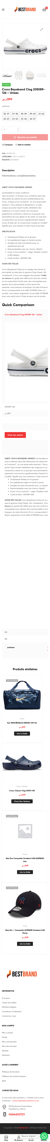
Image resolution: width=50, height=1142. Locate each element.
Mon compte (7, 1032)
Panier (4, 1037)
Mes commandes (9, 1042)
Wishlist (5, 1051)
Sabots (22, 157)
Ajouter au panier (27, 137)
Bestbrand (24, 1127)
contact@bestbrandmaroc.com (25, 1100)
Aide (4, 1081)
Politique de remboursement (14, 1076)
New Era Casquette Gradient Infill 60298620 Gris (25, 860)
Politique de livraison (10, 1072)
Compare (9, 144)
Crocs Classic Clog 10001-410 (22, 790)
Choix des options (15, 435)
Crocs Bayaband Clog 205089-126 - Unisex (23, 314)
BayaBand (15, 160)
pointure (5, 106)
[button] (44, 1136)
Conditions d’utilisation (11, 1011)
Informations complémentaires (18, 175)
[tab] (25, 170)
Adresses (6, 1055)
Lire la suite (22, 733)
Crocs (15, 157)
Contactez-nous (9, 1016)
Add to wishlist (24, 144)
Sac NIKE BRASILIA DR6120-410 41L (22, 723)
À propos (6, 998)
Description (8, 170)
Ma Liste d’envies (9, 1046)
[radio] (6, 114)
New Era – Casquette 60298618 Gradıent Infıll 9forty (25, 931)
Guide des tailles (9, 1002)
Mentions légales (9, 1007)
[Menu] (5, 9)
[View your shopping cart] (44, 9)
